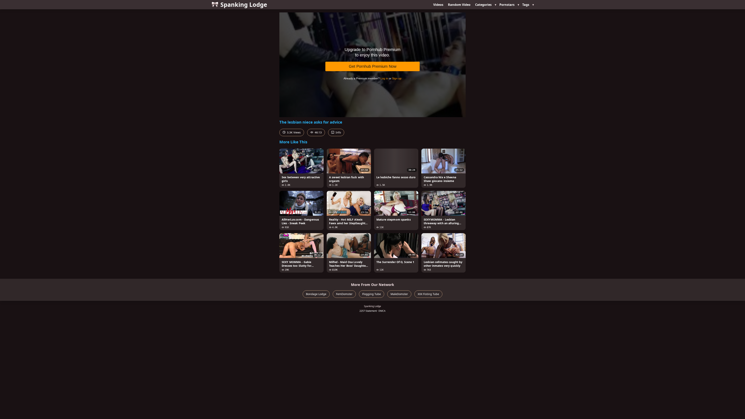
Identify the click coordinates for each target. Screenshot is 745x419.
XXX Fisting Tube (428, 294)
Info (338, 132)
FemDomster (344, 294)
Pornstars (507, 5)
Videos (438, 5)
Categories (483, 5)
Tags (525, 5)
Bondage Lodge (316, 294)
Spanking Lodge (243, 5)
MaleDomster (399, 294)
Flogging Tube (371, 294)
